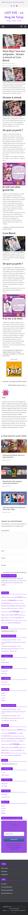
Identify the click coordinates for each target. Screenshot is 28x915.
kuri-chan (3, 695)
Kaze (18, 608)
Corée (21, 600)
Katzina (3, 693)
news (24, 615)
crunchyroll (5, 603)
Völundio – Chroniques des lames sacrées (14, 381)
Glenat (20, 606)
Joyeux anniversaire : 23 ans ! (14, 639)
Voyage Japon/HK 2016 (18, 620)
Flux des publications (6, 887)
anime (19, 597)
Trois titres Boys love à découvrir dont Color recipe (14, 508)
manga (10, 65)
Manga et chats (5, 615)
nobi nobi (4, 618)
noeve (9, 617)
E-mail (3, 558)
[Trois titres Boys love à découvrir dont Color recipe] (14, 492)
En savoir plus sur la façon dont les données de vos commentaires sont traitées (13, 583)
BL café (3, 660)
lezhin (7, 611)
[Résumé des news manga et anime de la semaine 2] (14, 466)
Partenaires (4, 871)
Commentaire (5, 530)
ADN (2, 597)
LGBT (10, 611)
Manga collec (4, 671)
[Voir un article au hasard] (25, 26)
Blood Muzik (4, 682)
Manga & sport (22, 611)
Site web (3, 565)
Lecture (5, 47)
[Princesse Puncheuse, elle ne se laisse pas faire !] (14, 440)
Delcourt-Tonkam (13, 603)
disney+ (22, 603)
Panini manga (14, 617)
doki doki (3, 606)
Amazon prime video (12, 597)
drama (8, 606)
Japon (5, 608)
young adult (17, 623)
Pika (19, 617)
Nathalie (3, 700)
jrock (13, 608)
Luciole (3, 698)
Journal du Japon (5, 662)
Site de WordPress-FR (6, 893)
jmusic (9, 608)
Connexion (4, 884)
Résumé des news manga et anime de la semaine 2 (12, 482)
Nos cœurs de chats (12, 651)
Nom (3, 551)
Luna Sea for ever (5, 684)
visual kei (12, 620)
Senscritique (4, 673)
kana (15, 608)
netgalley (21, 615)
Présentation (4, 874)
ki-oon (21, 608)
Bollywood (6, 600)
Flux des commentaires (7, 890)
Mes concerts (4, 868)
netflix (16, 615)
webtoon (10, 623)
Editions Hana (14, 606)
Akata (5, 597)
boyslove (6, 65)
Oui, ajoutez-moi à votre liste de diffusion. (15, 572)
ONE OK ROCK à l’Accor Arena (16, 385)
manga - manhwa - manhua (14, 47)
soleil (23, 617)
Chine (17, 600)
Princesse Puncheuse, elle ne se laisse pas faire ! (13, 456)
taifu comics (14, 65)
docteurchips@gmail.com (7, 642)
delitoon (19, 603)
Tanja (14, 63)
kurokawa (3, 611)
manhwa (11, 615)
